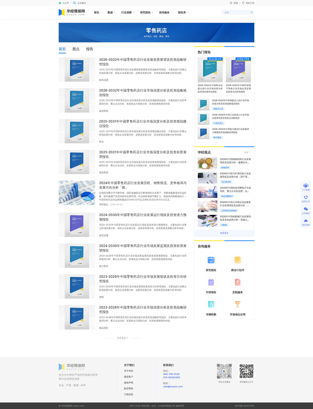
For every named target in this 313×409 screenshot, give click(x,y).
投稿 (236, 3)
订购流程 (128, 394)
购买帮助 (128, 388)
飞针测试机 (226, 182)
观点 (76, 49)
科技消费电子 (227, 196)
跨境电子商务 (243, 59)
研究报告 (145, 12)
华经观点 (103, 204)
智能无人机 (218, 109)
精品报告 (103, 327)
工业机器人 (218, 123)
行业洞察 (126, 12)
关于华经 (128, 370)
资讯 (96, 12)
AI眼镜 (224, 225)
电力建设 (217, 137)
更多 (246, 152)
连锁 (101, 296)
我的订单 (250, 3)
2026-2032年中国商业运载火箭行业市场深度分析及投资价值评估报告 (210, 88)
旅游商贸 (103, 110)
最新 (62, 49)
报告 (89, 49)
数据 (110, 12)
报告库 (182, 12)
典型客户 (128, 376)
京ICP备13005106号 (244, 405)
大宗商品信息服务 (229, 210)
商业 (101, 141)
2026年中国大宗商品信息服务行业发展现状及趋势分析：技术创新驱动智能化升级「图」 (235, 205)
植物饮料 (225, 167)
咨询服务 (164, 12)
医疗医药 (103, 266)
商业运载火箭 (215, 59)
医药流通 (103, 80)
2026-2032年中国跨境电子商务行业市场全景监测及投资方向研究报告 (238, 88)
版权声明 (128, 382)
